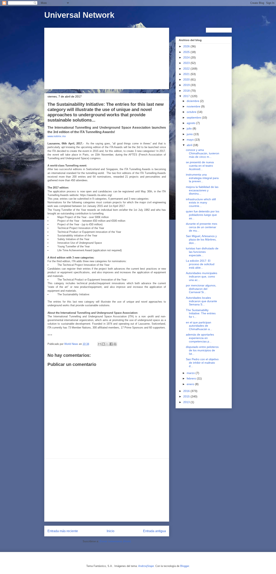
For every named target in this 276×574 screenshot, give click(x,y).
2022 (187, 68)
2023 (187, 63)
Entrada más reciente (62, 531)
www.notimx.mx (56, 136)
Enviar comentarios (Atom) (115, 541)
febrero (192, 378)
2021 (187, 74)
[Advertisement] (106, 57)
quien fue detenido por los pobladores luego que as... (202, 215)
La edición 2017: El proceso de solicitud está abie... (200, 264)
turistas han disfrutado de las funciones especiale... (202, 252)
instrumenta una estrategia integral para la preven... (202, 178)
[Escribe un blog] (103, 344)
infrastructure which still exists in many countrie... (201, 203)
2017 (187, 96)
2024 (187, 57)
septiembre (194, 117)
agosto (191, 123)
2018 (187, 90)
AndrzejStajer (146, 566)
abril (190, 145)
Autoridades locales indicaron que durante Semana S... (201, 301)
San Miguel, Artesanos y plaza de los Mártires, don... (201, 239)
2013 (187, 402)
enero (191, 384)
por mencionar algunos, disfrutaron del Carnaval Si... (201, 289)
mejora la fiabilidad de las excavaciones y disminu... (202, 190)
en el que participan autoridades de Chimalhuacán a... (199, 326)
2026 (187, 46)
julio (190, 128)
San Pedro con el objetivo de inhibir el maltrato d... (202, 363)
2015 (187, 396)
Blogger (184, 566)
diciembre (193, 101)
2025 (187, 52)
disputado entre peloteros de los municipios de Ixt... (202, 350)
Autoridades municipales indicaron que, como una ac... (201, 276)
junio (190, 134)
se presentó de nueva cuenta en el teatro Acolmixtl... (200, 166)
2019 (187, 85)
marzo (191, 373)
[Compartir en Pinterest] (115, 344)
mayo (191, 139)
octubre (192, 111)
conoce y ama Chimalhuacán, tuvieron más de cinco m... (202, 153)
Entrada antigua (154, 531)
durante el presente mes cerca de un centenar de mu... (201, 227)
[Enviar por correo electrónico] (100, 344)
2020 (187, 79)
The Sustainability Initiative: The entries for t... (201, 313)
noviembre (194, 106)
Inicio (110, 531)
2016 (187, 391)
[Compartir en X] (107, 344)
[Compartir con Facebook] (111, 344)
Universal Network (79, 15)
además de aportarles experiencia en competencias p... (200, 338)
